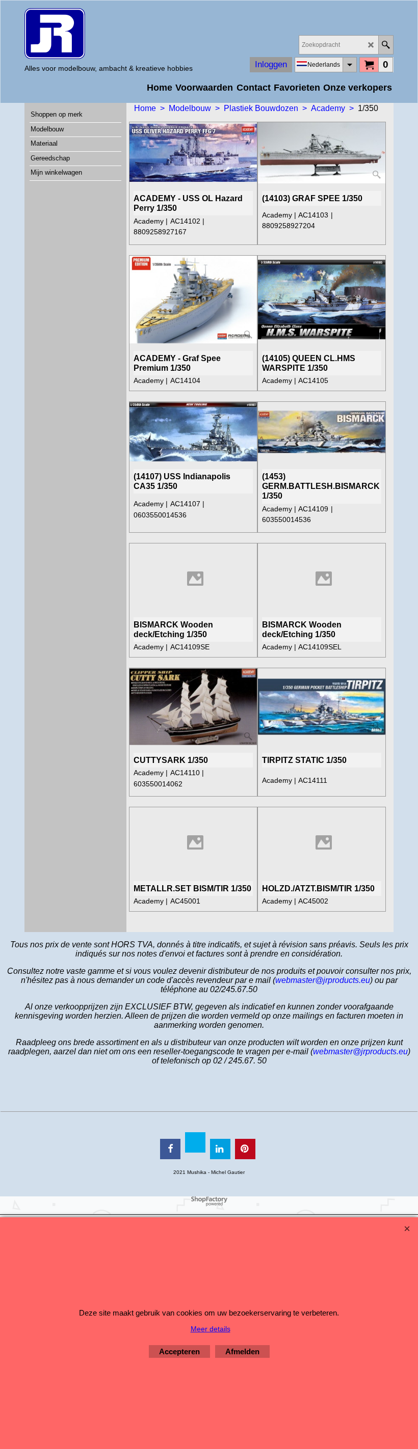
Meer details (210, 1329)
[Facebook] (170, 1149)
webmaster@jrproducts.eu (322, 980)
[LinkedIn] (220, 1149)
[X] (195, 1142)
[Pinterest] (245, 1149)
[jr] (108, 33)
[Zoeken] (385, 45)
